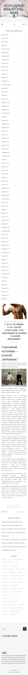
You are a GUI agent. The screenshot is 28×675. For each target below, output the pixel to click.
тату (16, 598)
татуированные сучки (9, 604)
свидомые (6, 595)
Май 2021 (4, 159)
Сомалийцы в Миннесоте (9, 550)
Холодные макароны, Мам (14, 9)
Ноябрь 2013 (5, 270)
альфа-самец (19, 559)
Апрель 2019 (5, 181)
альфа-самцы (7, 562)
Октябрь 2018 (5, 199)
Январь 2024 (5, 106)
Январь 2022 (5, 141)
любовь (20, 578)
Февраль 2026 (6, 49)
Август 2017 (5, 206)
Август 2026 (5, 34)
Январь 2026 (5, 52)
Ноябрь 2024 (5, 81)
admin (6, 511)
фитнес (5, 611)
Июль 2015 (5, 238)
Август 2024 (5, 88)
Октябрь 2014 (5, 249)
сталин (5, 598)
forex (4, 559)
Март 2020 (5, 166)
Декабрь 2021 (6, 145)
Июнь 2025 (5, 70)
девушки (20, 572)
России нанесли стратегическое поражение (14, 546)
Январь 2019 (5, 191)
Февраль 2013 (6, 288)
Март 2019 (5, 184)
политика (6, 588)
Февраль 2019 (6, 188)
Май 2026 (4, 45)
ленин (13, 578)
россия (20, 588)
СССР (10, 559)
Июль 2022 (5, 131)
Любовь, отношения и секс (14, 321)
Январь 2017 (5, 224)
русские (5, 591)
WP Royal (17, 672)
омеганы (5, 585)
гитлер (5, 572)
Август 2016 (5, 234)
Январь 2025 (5, 77)
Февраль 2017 (6, 220)
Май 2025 (4, 74)
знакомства (15, 575)
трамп (5, 607)
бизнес (5, 569)
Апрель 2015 (5, 241)
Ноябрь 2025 (5, 59)
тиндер (21, 604)
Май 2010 (4, 299)
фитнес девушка (15, 611)
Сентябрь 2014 (6, 252)
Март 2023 (5, 120)
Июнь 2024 (5, 92)
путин (13, 588)
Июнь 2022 (5, 134)
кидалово (6, 578)
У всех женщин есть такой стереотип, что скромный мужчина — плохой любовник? (14, 331)
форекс (5, 614)
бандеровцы (14, 566)
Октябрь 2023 (5, 113)
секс (13, 595)
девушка (12, 572)
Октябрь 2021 (5, 152)
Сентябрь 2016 (6, 231)
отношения (14, 585)
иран (23, 575)
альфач (16, 562)
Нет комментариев (21, 512)
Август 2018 (5, 202)
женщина (5, 575)
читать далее (14, 506)
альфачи (5, 566)
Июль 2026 (5, 38)
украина (11, 607)
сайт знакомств (15, 591)
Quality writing (5, 655)
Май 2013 (4, 281)
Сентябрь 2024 (6, 84)
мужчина (5, 582)
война (12, 569)
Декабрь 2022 (6, 124)
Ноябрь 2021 (5, 149)
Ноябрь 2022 (5, 127)
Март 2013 (5, 284)
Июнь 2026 (5, 42)
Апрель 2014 (5, 263)
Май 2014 (4, 259)
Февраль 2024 (6, 102)
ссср (18, 595)
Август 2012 (5, 291)
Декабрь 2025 (6, 56)
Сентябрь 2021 (6, 156)
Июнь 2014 (5, 256)
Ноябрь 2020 (5, 163)
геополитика (20, 569)
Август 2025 (5, 63)
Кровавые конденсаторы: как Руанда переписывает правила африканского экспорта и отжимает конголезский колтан (13, 525)
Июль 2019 (5, 170)
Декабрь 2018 (6, 195)
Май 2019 (4, 177)
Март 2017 (5, 216)
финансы (20, 607)
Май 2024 (4, 95)
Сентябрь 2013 (6, 274)
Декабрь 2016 (6, 227)
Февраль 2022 (6, 138)
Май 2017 (4, 209)
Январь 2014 (5, 266)
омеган (21, 582)
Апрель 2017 (5, 213)
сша (11, 598)
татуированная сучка (9, 601)
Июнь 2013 (5, 277)
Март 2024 (5, 99)
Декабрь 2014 (6, 245)
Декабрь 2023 (6, 109)
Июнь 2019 (5, 174)
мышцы (13, 582)
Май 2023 (4, 116)
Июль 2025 (5, 67)
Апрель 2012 (5, 295)
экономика (13, 614)
